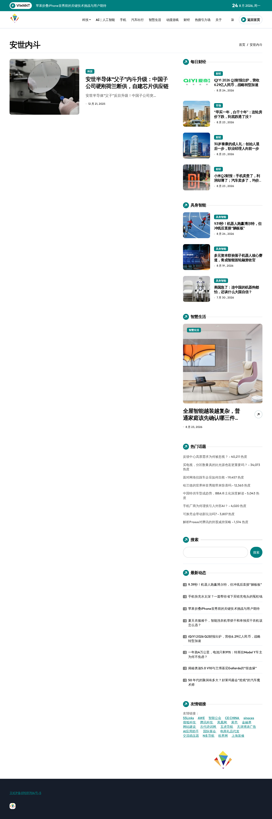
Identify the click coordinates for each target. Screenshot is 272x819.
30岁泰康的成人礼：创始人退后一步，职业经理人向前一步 (236, 146)
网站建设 (189, 727)
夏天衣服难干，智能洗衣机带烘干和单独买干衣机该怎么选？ (225, 622)
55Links (188, 718)
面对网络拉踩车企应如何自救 (204, 477)
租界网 (223, 736)
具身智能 (221, 216)
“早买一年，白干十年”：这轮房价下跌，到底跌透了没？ (238, 114)
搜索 (195, 539)
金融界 (246, 722)
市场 (218, 105)
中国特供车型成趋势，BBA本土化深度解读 (213, 493)
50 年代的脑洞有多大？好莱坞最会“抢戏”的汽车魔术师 (224, 682)
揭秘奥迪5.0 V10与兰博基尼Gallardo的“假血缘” (222, 668)
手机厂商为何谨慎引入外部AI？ (205, 506)
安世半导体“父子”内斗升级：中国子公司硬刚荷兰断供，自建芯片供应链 (127, 82)
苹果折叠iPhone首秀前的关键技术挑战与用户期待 (224, 609)
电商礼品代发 (229, 731)
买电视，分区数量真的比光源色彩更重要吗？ (215, 465)
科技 (85, 20)
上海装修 (238, 736)
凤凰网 (222, 722)
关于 (218, 20)
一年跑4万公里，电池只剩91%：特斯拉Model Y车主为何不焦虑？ (225, 654)
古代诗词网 (208, 727)
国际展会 (209, 731)
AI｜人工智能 (105, 20)
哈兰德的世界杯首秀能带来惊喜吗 (207, 485)
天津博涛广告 (246, 727)
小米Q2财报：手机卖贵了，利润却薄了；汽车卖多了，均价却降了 (238, 180)
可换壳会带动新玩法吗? (200, 514)
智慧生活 (155, 20)
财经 (187, 20)
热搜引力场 (202, 20)
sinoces (249, 718)
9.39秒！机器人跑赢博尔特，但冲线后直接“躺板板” (238, 225)
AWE (201, 718)
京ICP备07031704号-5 (25, 793)
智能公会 (214, 718)
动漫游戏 (172, 20)
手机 (123, 20)
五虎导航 (226, 727)
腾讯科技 (206, 722)
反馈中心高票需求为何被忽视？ (205, 457)
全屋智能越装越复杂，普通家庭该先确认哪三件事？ (211, 417)
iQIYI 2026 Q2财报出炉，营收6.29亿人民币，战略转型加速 (236, 82)
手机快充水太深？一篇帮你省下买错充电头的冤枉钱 (225, 596)
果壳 (234, 722)
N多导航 (208, 736)
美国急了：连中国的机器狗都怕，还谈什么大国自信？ (236, 289)
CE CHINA (232, 718)
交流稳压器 (191, 736)
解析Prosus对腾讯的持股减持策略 (207, 522)
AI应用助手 (191, 731)
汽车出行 (137, 20)
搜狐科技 (189, 722)
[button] (258, 377)
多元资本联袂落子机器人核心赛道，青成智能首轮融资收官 (238, 257)
